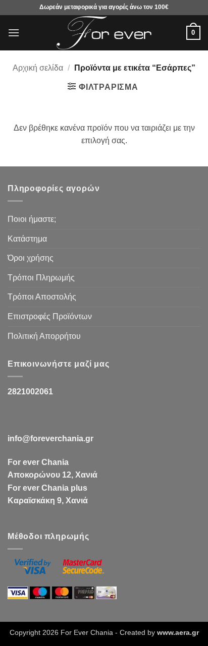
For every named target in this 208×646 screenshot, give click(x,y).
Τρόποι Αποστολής (42, 296)
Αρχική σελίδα (38, 68)
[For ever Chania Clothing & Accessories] (104, 32)
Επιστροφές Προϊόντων (50, 316)
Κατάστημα (27, 238)
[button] (14, 32)
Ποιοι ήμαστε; (32, 219)
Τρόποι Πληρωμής (41, 277)
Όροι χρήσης (31, 258)
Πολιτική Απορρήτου (44, 336)
